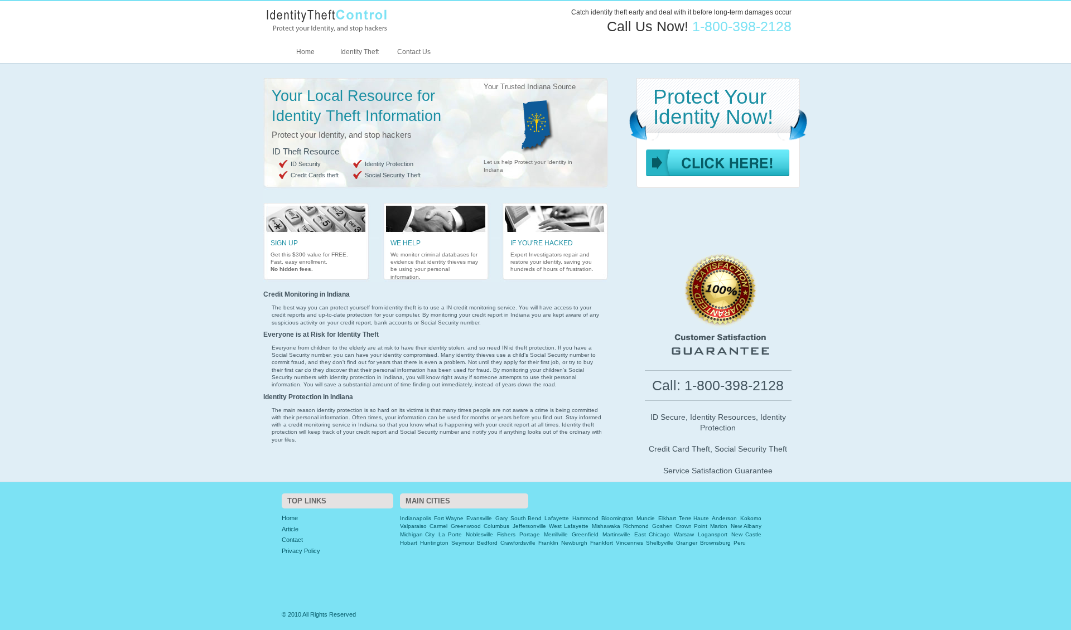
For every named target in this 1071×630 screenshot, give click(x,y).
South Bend (526, 518)
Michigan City (417, 534)
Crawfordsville (518, 543)
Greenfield (585, 534)
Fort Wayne (449, 518)
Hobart (408, 543)
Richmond (636, 526)
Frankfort (601, 543)
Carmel (438, 526)
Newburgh (574, 543)
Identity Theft (359, 52)
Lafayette (556, 518)
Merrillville (556, 534)
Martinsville (616, 534)
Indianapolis (415, 518)
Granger (686, 543)
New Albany (746, 526)
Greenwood (466, 526)
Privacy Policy (301, 550)
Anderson (724, 518)
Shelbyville (659, 543)
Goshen (662, 526)
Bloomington (617, 518)
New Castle (746, 534)
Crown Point (691, 526)
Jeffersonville (529, 526)
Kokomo (750, 518)
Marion (718, 526)
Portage (529, 534)
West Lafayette (568, 526)
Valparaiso (413, 526)
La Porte (450, 534)
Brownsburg (715, 543)
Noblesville (479, 534)
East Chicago (652, 534)
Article (290, 529)
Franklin (548, 543)
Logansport (712, 534)
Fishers (506, 534)
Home (305, 52)
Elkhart (667, 518)
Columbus (496, 526)
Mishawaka (606, 526)
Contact (292, 539)
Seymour (462, 543)
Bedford (487, 543)
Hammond (585, 518)
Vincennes (629, 543)
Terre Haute (694, 518)
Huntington (434, 543)
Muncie (645, 518)
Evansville (479, 518)
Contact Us (414, 52)
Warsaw (684, 534)
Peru (740, 543)
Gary (501, 518)
